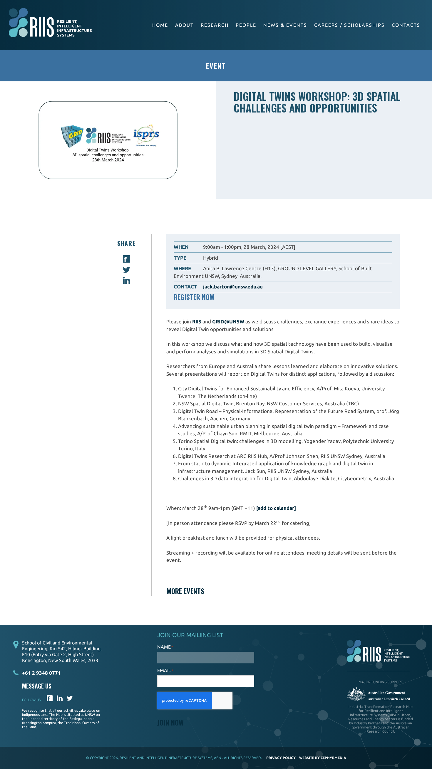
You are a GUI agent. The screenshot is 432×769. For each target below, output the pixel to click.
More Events (185, 590)
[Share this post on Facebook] (126, 260)
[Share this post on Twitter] (126, 271)
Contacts (406, 25)
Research (215, 25)
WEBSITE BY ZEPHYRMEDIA (322, 758)
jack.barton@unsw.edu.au (233, 286)
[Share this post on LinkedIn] (126, 282)
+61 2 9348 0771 (41, 673)
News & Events (285, 25)
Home (160, 25)
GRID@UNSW (228, 321)
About (184, 25)
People (246, 25)
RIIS (196, 321)
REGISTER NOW (194, 296)
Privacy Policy (281, 758)
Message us (36, 686)
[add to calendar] (276, 508)
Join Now (170, 722)
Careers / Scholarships (349, 25)
